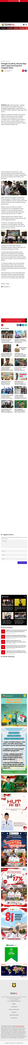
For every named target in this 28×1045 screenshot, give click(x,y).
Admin (5, 70)
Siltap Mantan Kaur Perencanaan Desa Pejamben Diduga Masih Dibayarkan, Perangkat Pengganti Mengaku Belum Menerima (20, 383)
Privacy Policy (14, 1017)
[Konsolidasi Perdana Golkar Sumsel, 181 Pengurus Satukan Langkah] (7, 376)
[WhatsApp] (26, 325)
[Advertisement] (14, 12)
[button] (26, 24)
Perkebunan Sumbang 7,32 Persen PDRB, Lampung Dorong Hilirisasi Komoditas (7, 341)
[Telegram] (23, 325)
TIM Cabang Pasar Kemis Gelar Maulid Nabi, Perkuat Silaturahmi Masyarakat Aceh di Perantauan (16, 646)
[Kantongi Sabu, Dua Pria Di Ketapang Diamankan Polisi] (20, 602)
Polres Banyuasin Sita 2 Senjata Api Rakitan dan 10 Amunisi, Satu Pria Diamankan (7, 609)
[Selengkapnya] (25, 596)
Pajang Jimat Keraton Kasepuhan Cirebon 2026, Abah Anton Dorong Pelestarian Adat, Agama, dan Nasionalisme (16, 651)
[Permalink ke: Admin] (2, 71)
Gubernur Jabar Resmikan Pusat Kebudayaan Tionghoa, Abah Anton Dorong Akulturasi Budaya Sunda (16, 641)
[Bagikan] (26, 71)
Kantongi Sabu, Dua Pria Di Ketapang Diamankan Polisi (20, 609)
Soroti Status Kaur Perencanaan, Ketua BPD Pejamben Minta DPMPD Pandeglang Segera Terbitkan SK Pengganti (20, 355)
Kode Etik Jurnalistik (14, 1015)
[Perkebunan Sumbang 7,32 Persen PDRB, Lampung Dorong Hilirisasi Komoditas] (7, 334)
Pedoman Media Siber (14, 1009)
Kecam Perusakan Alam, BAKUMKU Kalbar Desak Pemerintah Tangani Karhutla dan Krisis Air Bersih (6, 355)
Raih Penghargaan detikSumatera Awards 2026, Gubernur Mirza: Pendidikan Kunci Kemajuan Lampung (20, 411)
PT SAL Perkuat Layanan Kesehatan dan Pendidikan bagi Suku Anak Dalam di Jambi (20, 369)
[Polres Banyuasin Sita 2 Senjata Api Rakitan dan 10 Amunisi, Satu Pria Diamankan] (7, 602)
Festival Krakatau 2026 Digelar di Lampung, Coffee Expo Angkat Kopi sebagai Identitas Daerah (7, 411)
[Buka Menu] (24, 24)
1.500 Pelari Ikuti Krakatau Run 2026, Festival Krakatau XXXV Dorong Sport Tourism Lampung (7, 397)
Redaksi (14, 1003)
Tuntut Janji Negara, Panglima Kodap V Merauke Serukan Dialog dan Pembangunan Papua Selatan (7, 369)
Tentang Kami (14, 1006)
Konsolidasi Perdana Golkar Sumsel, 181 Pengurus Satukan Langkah (6, 383)
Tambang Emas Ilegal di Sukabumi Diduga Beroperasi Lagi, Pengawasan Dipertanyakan (16, 636)
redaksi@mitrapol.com (15, 1001)
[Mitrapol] (8, 24)
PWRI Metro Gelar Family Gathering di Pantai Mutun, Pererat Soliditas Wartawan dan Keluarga (16, 631)
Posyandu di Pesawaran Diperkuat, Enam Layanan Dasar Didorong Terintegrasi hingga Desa (21, 341)
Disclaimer (14, 1012)
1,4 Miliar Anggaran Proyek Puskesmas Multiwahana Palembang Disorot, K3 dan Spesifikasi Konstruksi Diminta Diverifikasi (21, 397)
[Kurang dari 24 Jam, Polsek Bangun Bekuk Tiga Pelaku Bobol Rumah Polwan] (20, 615)
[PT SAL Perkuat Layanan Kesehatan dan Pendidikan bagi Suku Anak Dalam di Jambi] (21, 362)
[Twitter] (20, 325)
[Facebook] (18, 325)
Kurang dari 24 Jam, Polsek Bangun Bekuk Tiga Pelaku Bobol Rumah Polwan (20, 622)
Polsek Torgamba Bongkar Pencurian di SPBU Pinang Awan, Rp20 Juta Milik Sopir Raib (7, 622)
